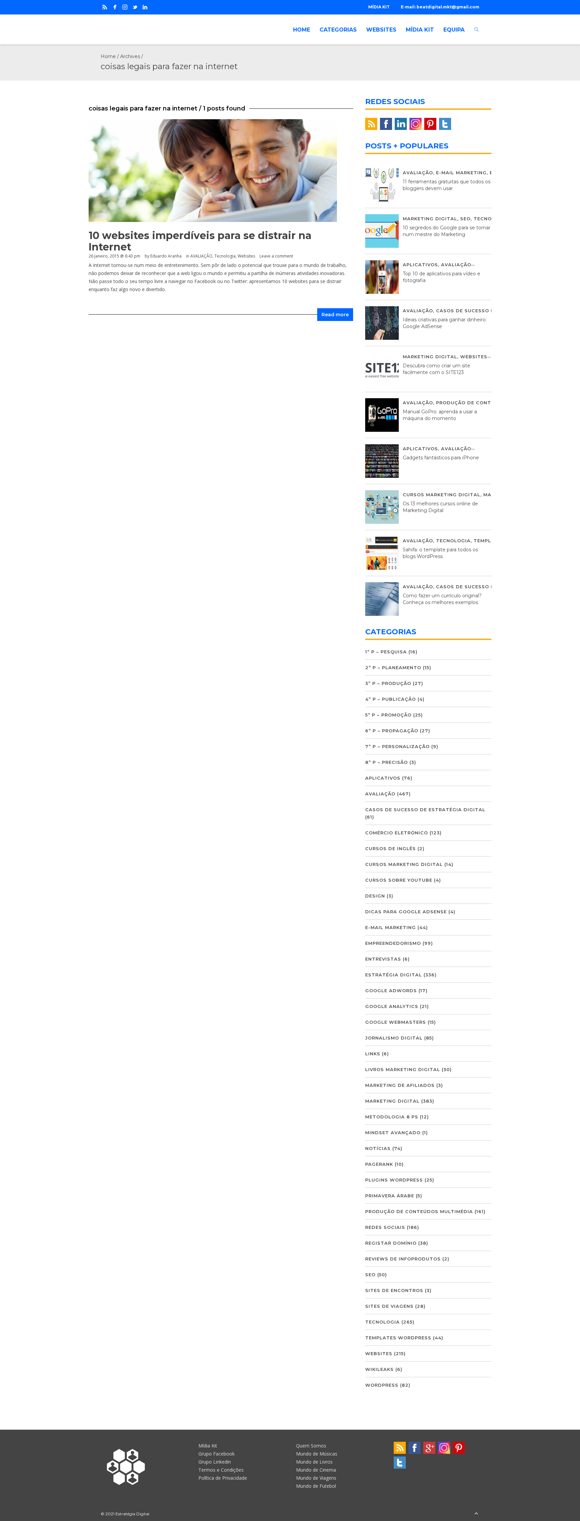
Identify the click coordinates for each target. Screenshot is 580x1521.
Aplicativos (420, 264)
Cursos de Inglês (390, 848)
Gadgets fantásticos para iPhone (441, 458)
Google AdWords (391, 990)
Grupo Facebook (216, 1453)
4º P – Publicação (390, 699)
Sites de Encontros (394, 1290)
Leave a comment (276, 256)
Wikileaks (379, 1369)
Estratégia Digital (393, 974)
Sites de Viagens (389, 1306)
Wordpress (381, 1385)
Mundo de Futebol (316, 1486)
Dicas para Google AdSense (406, 911)
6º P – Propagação (391, 730)
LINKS (372, 1053)
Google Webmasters (395, 1022)
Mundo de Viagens (316, 1478)
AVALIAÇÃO (201, 256)
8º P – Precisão (386, 762)
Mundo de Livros (314, 1462)
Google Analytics (391, 1006)
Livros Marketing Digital (402, 1069)
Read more (335, 315)
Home (108, 56)
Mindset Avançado (393, 1132)
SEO (465, 218)
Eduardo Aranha (166, 256)
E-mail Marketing (461, 172)
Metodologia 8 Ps (391, 1116)
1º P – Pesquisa (386, 651)
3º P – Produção (388, 683)
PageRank (379, 1164)
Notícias (378, 1148)
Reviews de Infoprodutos (403, 1258)
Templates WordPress (398, 1337)
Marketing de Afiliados (400, 1085)
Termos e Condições (221, 1470)
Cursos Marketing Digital (441, 494)
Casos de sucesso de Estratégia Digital (425, 809)
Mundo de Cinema (316, 1470)
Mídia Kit (207, 1445)
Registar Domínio (391, 1243)
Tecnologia (225, 256)
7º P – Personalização (397, 746)
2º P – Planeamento (393, 667)
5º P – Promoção (388, 715)
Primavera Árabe (389, 1195)
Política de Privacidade (222, 1478)
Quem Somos (311, 1445)
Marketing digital (430, 218)
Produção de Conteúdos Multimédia (490, 402)
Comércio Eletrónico (396, 832)
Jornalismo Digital (394, 1038)
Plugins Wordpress (394, 1180)
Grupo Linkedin (214, 1462)
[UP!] (476, 1513)
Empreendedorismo (393, 943)
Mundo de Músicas (316, 1453)
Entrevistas (383, 959)
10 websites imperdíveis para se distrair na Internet (200, 241)
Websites (246, 256)
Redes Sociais (385, 1227)
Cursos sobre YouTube (398, 880)
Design (375, 895)
